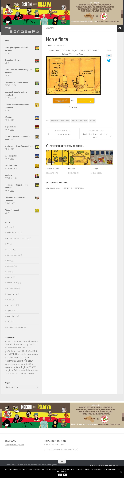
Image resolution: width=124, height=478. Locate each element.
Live (8, 272)
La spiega (94, 168)
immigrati (17, 351)
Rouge (50, 46)
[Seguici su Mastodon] (37, 31)
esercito (19, 344)
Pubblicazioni (12, 294)
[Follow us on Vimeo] (26, 31)
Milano (28, 360)
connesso (59, 188)
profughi (22, 367)
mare (27, 357)
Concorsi (10, 249)
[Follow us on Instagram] (18, 31)
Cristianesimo (33, 341)
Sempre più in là (52, 168)
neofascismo (20, 364)
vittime (31, 373)
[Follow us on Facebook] (11, 31)
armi (6, 341)
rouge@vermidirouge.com (14, 445)
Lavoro (27, 354)
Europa (26, 344)
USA (21, 373)
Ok (60, 475)
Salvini (17, 370)
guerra (9, 350)
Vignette (50, 28)
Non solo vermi (12, 283)
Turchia (17, 374)
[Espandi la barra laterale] (120, 28)
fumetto (24, 347)
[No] (121, 472)
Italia (13, 354)
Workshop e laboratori (15, 327)
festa (6, 347)
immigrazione (30, 350)
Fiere (9, 260)
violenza (26, 374)
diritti (13, 344)
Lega (32, 354)
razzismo (31, 367)
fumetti (19, 347)
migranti (20, 361)
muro (67, 121)
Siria (22, 371)
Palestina (74, 121)
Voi (8, 322)
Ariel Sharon (54, 121)
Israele (62, 121)
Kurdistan (20, 354)
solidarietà (29, 370)
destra (7, 344)
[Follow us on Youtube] (22, 31)
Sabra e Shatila (83, 121)
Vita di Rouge (11, 316)
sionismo (92, 121)
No (65, 475)
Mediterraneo (10, 361)
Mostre (9, 277)
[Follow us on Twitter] (14, 31)
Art (8, 244)
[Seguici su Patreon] (33, 31)
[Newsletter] (29, 31)
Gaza (29, 347)
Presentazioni (12, 288)
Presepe (71, 168)
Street (9, 299)
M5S (10, 358)
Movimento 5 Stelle (10, 364)
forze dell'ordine (12, 347)
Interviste (10, 266)
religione (9, 370)
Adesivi (9, 227)
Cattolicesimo (13, 341)
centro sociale (23, 341)
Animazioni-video (13, 233)
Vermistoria (11, 305)
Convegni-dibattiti (13, 255)
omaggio (28, 364)
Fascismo (34, 344)
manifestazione (18, 357)
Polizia (15, 367)
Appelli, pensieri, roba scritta (17, 238)
